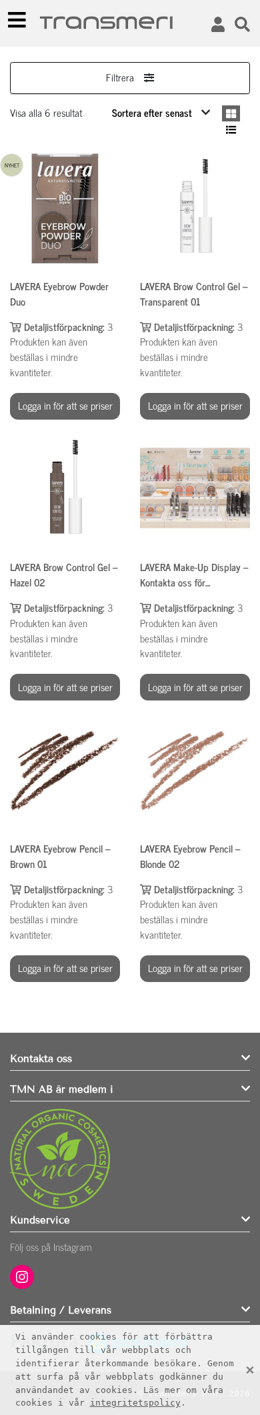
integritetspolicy (135, 1403)
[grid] (231, 113)
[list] (231, 129)
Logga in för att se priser (65, 405)
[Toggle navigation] (17, 20)
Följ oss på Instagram (51, 1246)
